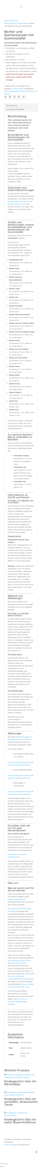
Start (6, 21)
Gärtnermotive (22, 23)
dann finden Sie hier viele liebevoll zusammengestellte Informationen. (21, 976)
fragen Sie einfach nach (17, 899)
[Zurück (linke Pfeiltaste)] (1, 1166)
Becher (7, 91)
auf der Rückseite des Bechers (19, 765)
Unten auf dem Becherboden (19, 762)
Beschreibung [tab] (12, 105)
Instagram (19, 1002)
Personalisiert (15, 91)
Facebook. (11, 1004)
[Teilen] (5, 1163)
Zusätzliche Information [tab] (15, 109)
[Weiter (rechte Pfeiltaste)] (3, 1166)
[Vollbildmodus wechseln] (3, 1163)
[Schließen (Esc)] (8, 1163)
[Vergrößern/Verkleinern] (1, 1163)
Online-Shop (9, 1145)
